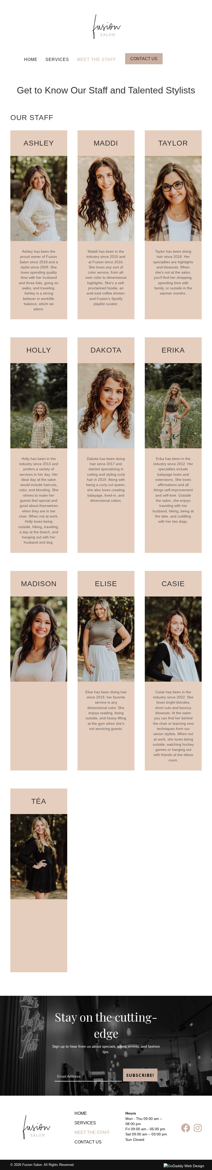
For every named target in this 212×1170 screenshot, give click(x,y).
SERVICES (57, 59)
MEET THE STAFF (96, 59)
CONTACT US (88, 1142)
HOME (30, 59)
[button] (144, 58)
